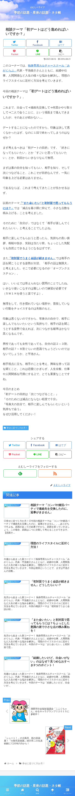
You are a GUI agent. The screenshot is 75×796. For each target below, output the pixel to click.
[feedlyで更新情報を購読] (20, 473)
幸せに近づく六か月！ (17, 427)
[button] (68, 484)
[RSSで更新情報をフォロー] (55, 473)
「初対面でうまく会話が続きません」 (32, 258)
